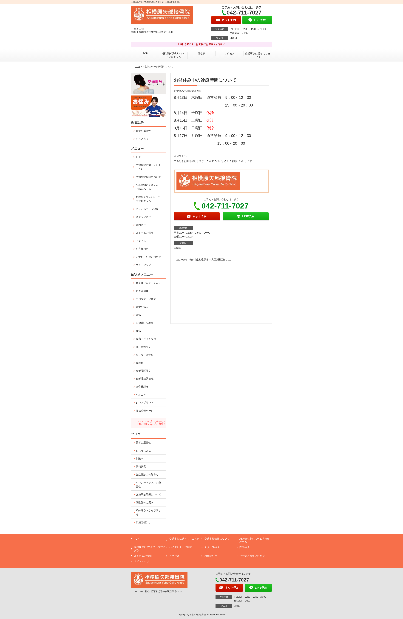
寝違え (139, 362)
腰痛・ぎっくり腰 (146, 338)
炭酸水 (139, 458)
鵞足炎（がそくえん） (148, 283)
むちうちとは (143, 450)
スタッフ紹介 (143, 217)
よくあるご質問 (144, 232)
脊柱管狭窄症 (143, 346)
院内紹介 (141, 225)
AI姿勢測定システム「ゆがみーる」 (147, 187)
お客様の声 (142, 248)
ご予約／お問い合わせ (148, 256)
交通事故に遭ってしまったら (257, 55)
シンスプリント (144, 402)
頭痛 (138, 315)
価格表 (201, 53)
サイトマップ (143, 264)
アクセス (230, 53)
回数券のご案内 (144, 502)
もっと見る (142, 138)
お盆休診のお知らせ (147, 474)
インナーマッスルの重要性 (148, 484)
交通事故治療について (148, 494)
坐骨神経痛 (142, 386)
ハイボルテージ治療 (147, 209)
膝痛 (138, 331)
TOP (145, 53)
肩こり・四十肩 (144, 354)
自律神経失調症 (144, 322)
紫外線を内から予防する (148, 512)
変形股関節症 (143, 370)
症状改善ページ (144, 410)
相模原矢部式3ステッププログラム (173, 55)
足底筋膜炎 (142, 291)
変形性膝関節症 (144, 378)
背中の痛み (142, 307)
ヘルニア (141, 394)
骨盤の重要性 (143, 131)
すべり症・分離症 (146, 299)
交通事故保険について (148, 177)
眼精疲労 (141, 466)
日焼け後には (143, 522)
